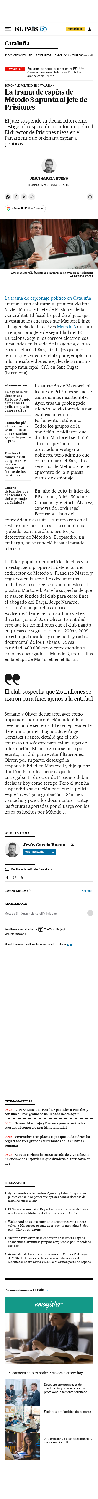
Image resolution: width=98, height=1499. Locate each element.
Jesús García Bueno (49, 178)
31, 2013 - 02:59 (55, 185)
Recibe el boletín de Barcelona (31, 869)
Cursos (49, 1305)
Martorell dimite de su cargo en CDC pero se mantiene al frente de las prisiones (16, 464)
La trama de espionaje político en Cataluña (48, 298)
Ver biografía (34, 852)
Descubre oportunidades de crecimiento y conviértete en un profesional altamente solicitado (65, 1388)
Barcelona (62, 55)
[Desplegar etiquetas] (90, 913)
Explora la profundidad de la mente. (68, 1411)
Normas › (87, 890)
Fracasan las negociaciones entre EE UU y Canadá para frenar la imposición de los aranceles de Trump (55, 72)
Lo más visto (15, 1183)
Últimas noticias (18, 1101)
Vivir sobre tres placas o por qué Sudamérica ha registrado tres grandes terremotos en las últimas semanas (47, 1141)
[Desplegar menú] (8, 29)
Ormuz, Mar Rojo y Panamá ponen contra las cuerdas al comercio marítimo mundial (45, 1125)
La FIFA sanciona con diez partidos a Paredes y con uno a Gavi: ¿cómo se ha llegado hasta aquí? (46, 1112)
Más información (14, 934)
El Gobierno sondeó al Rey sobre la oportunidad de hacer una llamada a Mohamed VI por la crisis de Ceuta (48, 1211)
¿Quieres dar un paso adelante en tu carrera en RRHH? (68, 1440)
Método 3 (66, 326)
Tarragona (79, 55)
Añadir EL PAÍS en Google (27, 208)
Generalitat (43, 55)
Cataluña (17, 44)
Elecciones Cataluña (18, 55)
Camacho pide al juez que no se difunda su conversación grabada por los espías (18, 432)
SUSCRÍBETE (75, 29)
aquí (69, 944)
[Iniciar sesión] (89, 29)
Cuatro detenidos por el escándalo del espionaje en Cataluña (16, 495)
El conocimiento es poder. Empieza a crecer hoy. (45, 1373)
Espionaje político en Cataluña (28, 85)
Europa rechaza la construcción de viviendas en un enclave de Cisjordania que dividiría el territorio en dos (47, 1159)
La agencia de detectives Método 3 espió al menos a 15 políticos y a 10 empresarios (18, 401)
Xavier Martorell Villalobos (39, 913)
